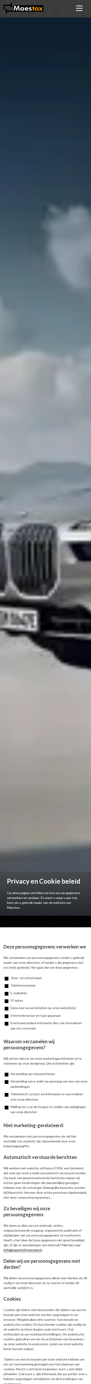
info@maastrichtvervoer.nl (23, 1250)
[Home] (23, 8)
